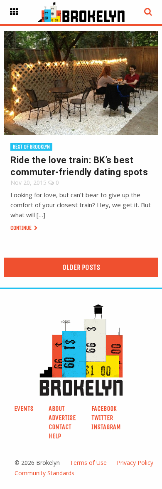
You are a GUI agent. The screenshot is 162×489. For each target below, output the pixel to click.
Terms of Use (88, 463)
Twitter (102, 418)
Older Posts (81, 267)
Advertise (62, 418)
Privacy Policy (135, 463)
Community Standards (44, 473)
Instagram (106, 427)
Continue (21, 227)
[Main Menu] (14, 12)
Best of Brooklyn (31, 147)
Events (23, 408)
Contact (60, 427)
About (57, 408)
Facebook (104, 408)
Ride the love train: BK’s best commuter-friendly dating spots (79, 166)
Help (55, 436)
